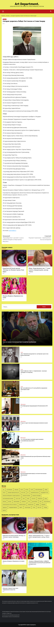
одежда (37, 504)
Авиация (16, 489)
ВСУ (28, 492)
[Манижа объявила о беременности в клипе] (14, 285)
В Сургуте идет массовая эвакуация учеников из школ (34, 423)
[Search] (51, 11)
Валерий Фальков (35, 492)
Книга (28, 498)
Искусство (18, 498)
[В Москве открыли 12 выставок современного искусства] (14, 578)
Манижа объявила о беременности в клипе (13, 561)
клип (40, 501)
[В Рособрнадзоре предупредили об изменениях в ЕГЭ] (10, 406)
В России (23, 492)
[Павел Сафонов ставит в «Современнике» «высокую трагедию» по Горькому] (10, 372)
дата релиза (34, 501)
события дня (27, 507)
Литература (40, 498)
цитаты (4, 510)
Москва (4, 501)
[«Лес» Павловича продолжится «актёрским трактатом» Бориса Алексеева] (10, 355)
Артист (4, 492)
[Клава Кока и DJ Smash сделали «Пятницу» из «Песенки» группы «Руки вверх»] (14, 258)
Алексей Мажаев (38, 489)
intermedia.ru (12, 230)
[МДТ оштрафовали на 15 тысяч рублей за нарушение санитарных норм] (10, 389)
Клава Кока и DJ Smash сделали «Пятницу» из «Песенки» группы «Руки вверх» (13, 270)
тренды (45, 507)
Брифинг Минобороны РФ (13, 492)
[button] (3, 11)
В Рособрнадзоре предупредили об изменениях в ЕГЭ (34, 405)
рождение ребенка (13, 507)
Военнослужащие (36, 495)
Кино (24, 498)
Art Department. (27, 4)
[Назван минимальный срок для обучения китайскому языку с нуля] (10, 457)
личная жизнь (47, 501)
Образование (23, 404)
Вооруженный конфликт (8, 498)
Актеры (26, 489)
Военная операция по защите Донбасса (12, 495)
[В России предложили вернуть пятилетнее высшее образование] (10, 474)
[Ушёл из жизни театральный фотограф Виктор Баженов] (27, 329)
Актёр (32, 489)
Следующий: (40, 237)
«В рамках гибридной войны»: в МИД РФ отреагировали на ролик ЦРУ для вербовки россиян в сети (39, 562)
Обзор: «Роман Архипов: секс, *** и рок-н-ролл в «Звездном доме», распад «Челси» (40, 270)
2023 (3, 489)
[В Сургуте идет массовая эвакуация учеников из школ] (10, 423)
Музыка (4, 19)
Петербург (24, 501)
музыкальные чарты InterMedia (10, 504)
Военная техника (26, 495)
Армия (46, 489)
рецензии (5, 507)
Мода (46, 498)
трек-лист (39, 507)
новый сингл (31, 504)
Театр (4, 340)
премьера (43, 504)
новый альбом (22, 504)
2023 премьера (9, 489)
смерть (20, 507)
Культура (34, 498)
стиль (33, 507)
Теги (29, 501)
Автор (21, 489)
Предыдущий (13, 238)
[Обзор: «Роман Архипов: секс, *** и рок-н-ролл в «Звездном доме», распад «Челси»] (40, 258)
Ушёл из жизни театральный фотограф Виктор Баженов (19, 342)
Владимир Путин (44, 492)
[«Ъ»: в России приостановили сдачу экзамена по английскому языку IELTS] (10, 440)
